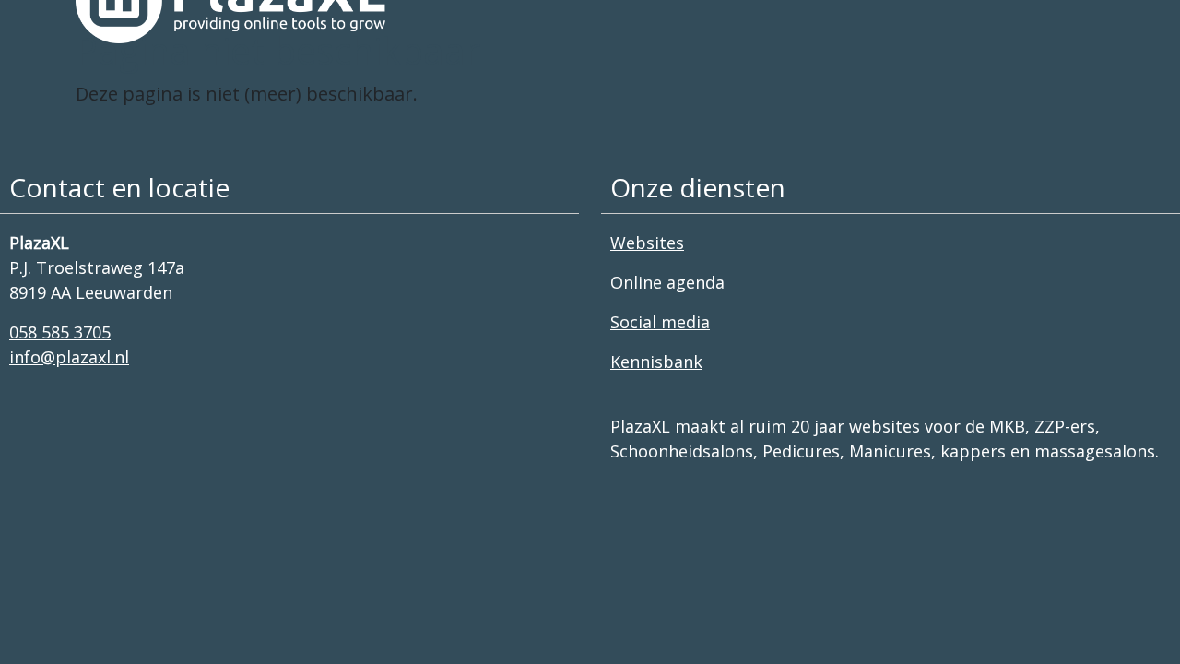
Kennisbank (656, 361)
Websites (647, 242)
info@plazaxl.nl (69, 357)
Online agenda (667, 282)
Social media (660, 322)
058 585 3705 (60, 332)
